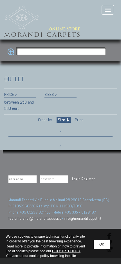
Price (78, 120)
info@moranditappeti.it (83, 218)
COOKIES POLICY (66, 251)
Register (88, 178)
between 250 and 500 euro (19, 105)
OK (101, 244)
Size (61, 120)
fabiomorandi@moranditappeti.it (34, 218)
